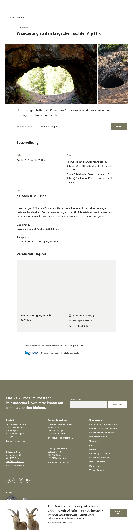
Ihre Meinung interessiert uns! (103, 424)
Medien (93, 449)
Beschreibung (25, 126)
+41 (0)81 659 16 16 (15, 436)
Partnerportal (95, 466)
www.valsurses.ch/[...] (83, 315)
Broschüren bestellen (99, 457)
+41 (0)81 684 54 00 (57, 458)
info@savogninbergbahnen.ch (62, 437)
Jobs (91, 445)
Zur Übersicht (17, 17)
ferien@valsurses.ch (82, 320)
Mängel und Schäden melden (103, 428)
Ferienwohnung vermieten (101, 432)
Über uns (93, 441)
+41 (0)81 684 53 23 (15, 461)
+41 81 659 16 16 (80, 326)
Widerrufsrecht (96, 470)
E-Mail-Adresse (75, 399)
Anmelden (117, 404)
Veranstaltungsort (49, 126)
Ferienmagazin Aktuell (99, 453)
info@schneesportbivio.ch (60, 462)
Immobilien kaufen (98, 436)
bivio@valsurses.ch (15, 465)
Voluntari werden (97, 461)
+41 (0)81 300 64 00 (57, 433)
